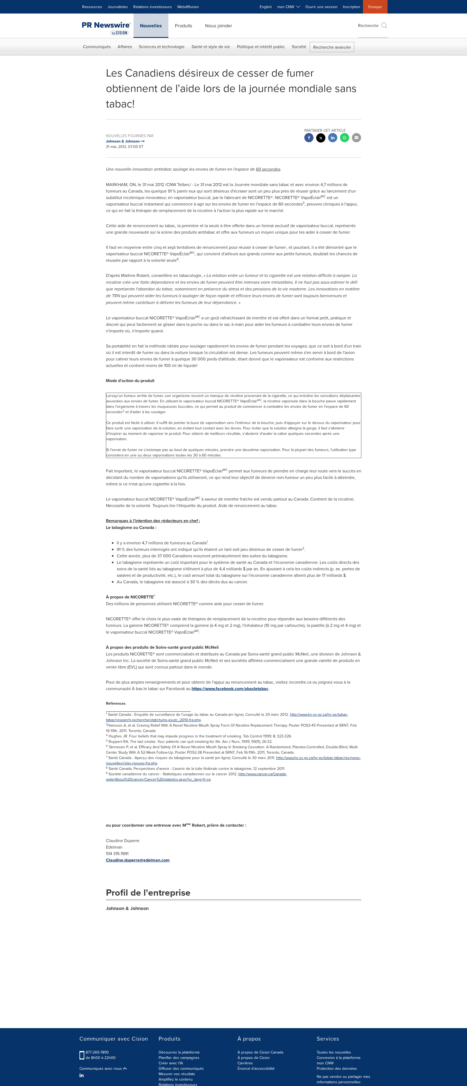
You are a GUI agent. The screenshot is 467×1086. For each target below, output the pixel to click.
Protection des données (337, 1068)
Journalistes (118, 6)
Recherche (368, 25)
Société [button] (299, 46)
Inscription (351, 6)
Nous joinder (218, 25)
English (266, 6)
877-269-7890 (97, 1052)
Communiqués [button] (97, 46)
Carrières (245, 1063)
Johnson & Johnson (127, 908)
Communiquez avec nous (101, 1068)
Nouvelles (151, 25)
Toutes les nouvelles (334, 1052)
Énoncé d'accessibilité (256, 1068)
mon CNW (325, 1063)
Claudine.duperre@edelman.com (138, 860)
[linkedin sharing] (332, 138)
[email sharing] (356, 138)
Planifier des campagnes (179, 1057)
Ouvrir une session (321, 6)
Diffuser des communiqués (181, 1068)
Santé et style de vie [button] (211, 46)
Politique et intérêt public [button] (261, 46)
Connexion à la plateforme (339, 1057)
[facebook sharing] (308, 138)
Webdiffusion (188, 6)
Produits (183, 25)
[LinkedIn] (82, 1075)
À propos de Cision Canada (260, 1052)
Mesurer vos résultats (177, 1074)
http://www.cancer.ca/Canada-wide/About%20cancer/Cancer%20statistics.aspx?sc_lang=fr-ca (196, 776)
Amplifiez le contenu (176, 1079)
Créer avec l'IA (171, 1063)
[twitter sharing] (320, 138)
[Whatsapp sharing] (344, 138)
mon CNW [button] (286, 6)
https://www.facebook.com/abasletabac (230, 689)
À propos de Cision (254, 1057)
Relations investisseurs (152, 6)
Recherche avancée (332, 47)
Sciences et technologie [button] (162, 46)
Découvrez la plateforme (179, 1052)
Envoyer (375, 6)
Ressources (92, 6)
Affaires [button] (125, 46)
